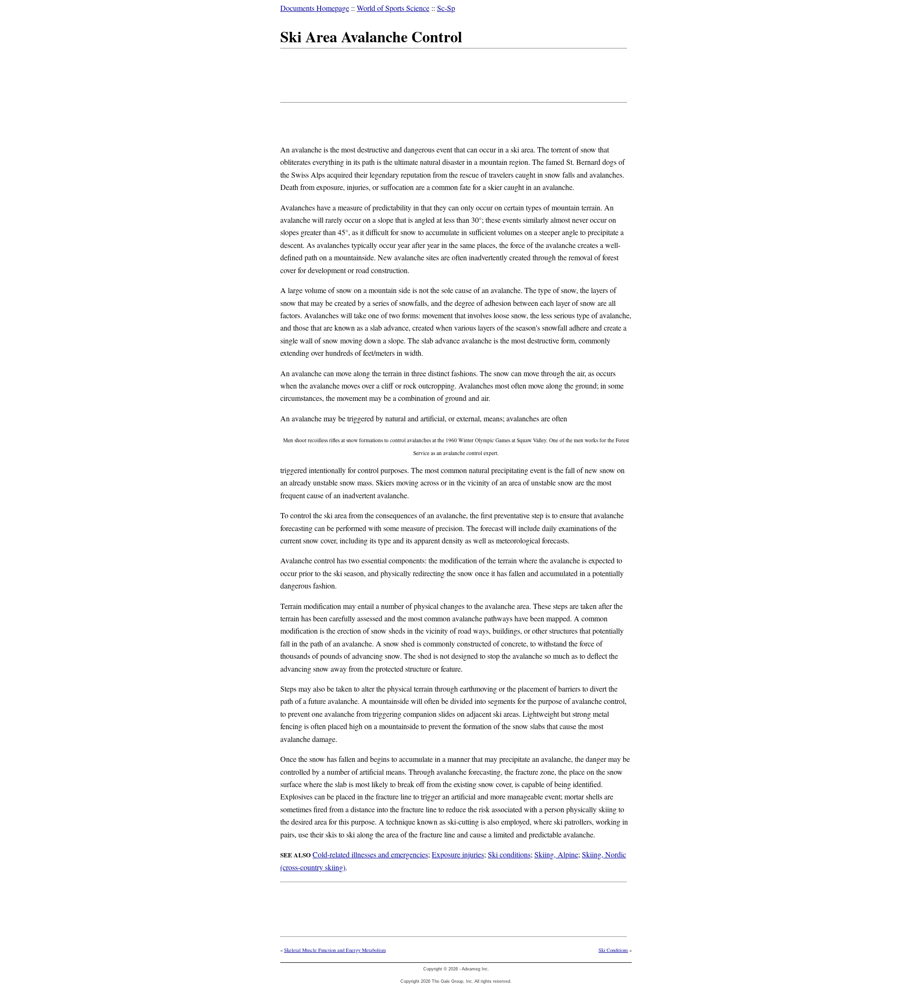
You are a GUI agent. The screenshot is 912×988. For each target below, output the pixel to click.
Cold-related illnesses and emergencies (370, 854)
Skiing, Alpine (556, 854)
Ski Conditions (613, 950)
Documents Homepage (314, 8)
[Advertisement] (453, 73)
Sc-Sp (446, 8)
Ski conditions (509, 854)
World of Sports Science (393, 8)
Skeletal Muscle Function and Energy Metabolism (335, 950)
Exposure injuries (458, 854)
